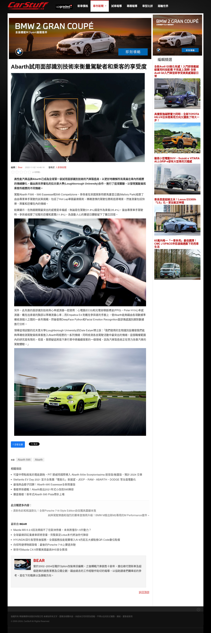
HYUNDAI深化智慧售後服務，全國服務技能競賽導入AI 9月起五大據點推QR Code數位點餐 (66, 540)
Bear (20, 167)
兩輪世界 (163, 6)
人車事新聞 (61, 167)
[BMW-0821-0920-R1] (177, 35)
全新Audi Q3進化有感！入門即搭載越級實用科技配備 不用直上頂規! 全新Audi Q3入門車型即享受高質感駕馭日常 (176, 71)
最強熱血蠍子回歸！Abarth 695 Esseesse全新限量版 (44, 484)
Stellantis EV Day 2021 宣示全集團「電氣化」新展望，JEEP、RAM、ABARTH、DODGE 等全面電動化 (74, 479)
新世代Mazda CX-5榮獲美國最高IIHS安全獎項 (40, 549)
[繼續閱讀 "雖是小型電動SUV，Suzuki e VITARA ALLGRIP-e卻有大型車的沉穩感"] (177, 179)
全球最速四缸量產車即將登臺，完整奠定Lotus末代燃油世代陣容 (50, 535)
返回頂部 (144, 592)
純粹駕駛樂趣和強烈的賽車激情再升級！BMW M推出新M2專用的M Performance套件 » (98, 515)
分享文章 (18, 444)
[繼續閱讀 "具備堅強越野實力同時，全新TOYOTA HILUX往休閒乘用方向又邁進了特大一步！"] (177, 138)
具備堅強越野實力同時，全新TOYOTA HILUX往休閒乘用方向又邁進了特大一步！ (176, 117)
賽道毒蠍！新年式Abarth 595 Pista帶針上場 (38, 494)
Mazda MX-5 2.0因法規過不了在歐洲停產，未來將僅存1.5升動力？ (52, 530)
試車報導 (116, 6)
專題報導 (132, 6)
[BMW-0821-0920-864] (80, 38)
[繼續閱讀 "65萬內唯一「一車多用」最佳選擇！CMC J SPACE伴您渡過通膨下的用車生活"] (177, 265)
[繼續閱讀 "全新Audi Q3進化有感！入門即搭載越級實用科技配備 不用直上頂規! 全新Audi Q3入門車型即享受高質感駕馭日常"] (177, 94)
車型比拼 (147, 6)
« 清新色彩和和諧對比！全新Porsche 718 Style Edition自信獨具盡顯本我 (53, 510)
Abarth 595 (24, 459)
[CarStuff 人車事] (28, 1)
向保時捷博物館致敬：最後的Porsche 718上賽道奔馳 (44, 544)
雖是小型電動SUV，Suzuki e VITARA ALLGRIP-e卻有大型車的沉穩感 (177, 160)
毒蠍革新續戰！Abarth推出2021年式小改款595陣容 (43, 489)
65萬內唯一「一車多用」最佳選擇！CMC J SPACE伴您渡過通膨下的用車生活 (176, 243)
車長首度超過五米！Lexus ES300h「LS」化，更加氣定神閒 (175, 201)
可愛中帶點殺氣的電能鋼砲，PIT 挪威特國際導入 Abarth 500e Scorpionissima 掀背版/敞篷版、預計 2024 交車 (77, 474)
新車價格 (82, 6)
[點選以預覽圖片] (78, 117)
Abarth (39, 459)
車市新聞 (98, 6)
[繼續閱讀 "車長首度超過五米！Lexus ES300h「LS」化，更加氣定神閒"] (177, 221)
